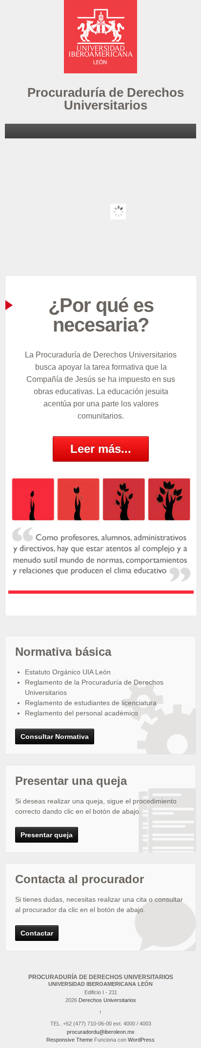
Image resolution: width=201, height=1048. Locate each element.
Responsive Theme (69, 1040)
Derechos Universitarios (106, 1000)
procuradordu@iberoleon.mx (101, 1032)
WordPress (141, 1040)
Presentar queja (46, 835)
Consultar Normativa (54, 736)
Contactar (36, 933)
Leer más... (100, 448)
